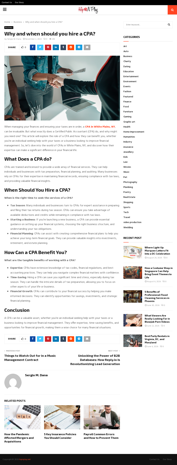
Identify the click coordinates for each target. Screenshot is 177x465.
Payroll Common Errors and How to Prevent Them (101, 435)
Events (127, 87)
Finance (127, 102)
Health (126, 127)
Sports (126, 207)
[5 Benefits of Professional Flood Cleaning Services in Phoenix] (132, 296)
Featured (128, 97)
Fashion (127, 92)
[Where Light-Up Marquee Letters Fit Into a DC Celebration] (132, 252)
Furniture (128, 112)
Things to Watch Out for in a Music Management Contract (30, 358)
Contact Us (7, 2)
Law (125, 162)
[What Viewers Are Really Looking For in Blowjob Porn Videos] (132, 320)
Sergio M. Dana (14, 39)
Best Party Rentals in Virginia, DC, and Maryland (157, 339)
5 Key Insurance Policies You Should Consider (60, 435)
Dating (126, 67)
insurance (128, 147)
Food (126, 107)
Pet (125, 177)
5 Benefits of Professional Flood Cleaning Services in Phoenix (157, 296)
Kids (125, 157)
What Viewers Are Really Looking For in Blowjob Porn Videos (157, 318)
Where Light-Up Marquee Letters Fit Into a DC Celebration (157, 250)
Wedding (128, 228)
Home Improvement (133, 132)
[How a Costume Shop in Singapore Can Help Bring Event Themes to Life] (132, 272)
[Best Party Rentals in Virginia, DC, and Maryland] (132, 341)
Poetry (127, 192)
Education (128, 72)
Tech (126, 212)
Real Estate (129, 197)
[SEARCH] (169, 24)
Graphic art (129, 122)
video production (132, 222)
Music (126, 172)
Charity (127, 61)
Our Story (19, 2)
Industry (127, 142)
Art (125, 46)
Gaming (127, 117)
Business (8, 27)
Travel (126, 217)
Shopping (128, 202)
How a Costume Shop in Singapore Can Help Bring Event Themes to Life (159, 272)
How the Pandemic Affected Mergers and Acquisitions (19, 437)
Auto (126, 51)
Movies (127, 167)
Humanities (129, 137)
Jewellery (128, 152)
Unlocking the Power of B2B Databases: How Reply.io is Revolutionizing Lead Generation (95, 360)
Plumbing (128, 187)
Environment (130, 82)
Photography (130, 182)
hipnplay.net (25, 459)
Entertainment (131, 77)
